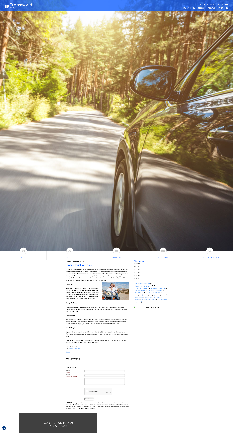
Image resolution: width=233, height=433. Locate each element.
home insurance (143, 286)
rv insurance (159, 297)
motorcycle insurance (74, 348)
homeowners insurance (153, 292)
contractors (137, 299)
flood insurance (162, 294)
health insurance (138, 294)
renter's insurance (139, 297)
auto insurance (142, 283)
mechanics (160, 301)
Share (68, 352)
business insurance (158, 288)
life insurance (153, 301)
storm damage (157, 295)
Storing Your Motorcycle (79, 265)
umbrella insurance (144, 295)
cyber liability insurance (150, 297)
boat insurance (141, 288)
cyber (136, 295)
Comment (69, 379)
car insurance (138, 302)
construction (164, 295)
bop (151, 295)
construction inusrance (162, 299)
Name (68, 370)
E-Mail (68, 374)
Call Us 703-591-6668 (214, 4)
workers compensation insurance (149, 299)
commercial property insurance (141, 301)
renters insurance (140, 290)
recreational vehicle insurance (150, 294)
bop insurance (139, 292)
